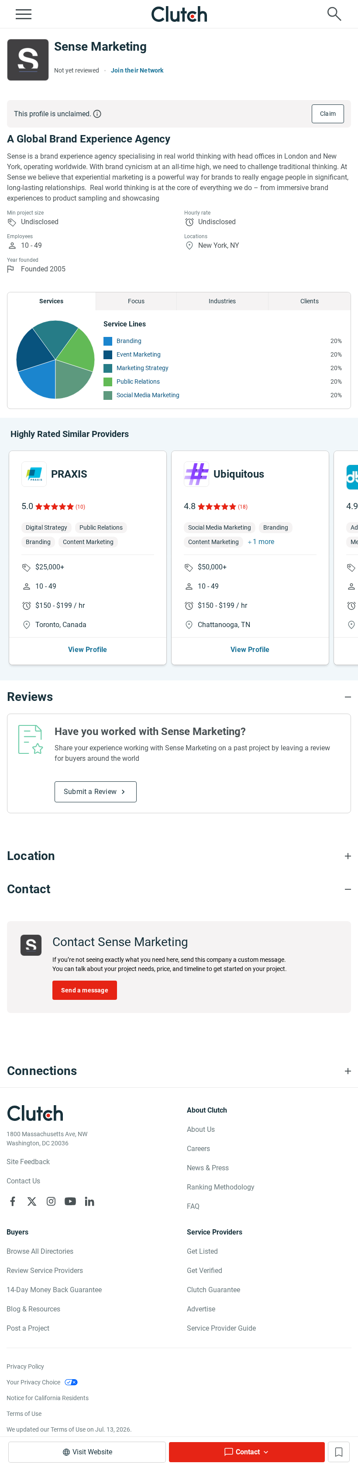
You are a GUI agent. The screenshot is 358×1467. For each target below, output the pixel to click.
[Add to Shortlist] (338, 1452)
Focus (136, 301)
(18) (243, 507)
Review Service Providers (45, 1270)
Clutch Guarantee (213, 1290)
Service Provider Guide (221, 1328)
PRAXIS (69, 474)
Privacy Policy (25, 1366)
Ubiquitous (238, 474)
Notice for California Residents (48, 1397)
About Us (201, 1129)
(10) (80, 507)
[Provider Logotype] (28, 60)
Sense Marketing (100, 46)
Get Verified (204, 1270)
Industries (222, 301)
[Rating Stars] (53, 506)
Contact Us (23, 1181)
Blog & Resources (33, 1309)
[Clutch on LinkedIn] (89, 1201)
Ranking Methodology (221, 1187)
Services (51, 301)
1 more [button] (263, 542)
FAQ (193, 1206)
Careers (198, 1148)
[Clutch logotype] (179, 14)
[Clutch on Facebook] (13, 1201)
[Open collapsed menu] (23, 13)
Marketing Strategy (143, 367)
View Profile (87, 649)
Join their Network (137, 70)
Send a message (84, 990)
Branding (129, 340)
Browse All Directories (40, 1251)
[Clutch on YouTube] (70, 1201)
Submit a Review (90, 791)
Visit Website (92, 1452)
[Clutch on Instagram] (51, 1201)
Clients (309, 301)
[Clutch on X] (32, 1201)
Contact (248, 1452)
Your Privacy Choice (33, 1382)
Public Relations (138, 381)
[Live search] (334, 13)
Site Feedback (28, 1162)
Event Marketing (139, 354)
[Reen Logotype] (34, 474)
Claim (328, 113)
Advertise (201, 1309)
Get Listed (202, 1251)
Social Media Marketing (148, 395)
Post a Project (28, 1328)
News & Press (208, 1168)
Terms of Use (24, 1413)
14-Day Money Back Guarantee (54, 1290)
